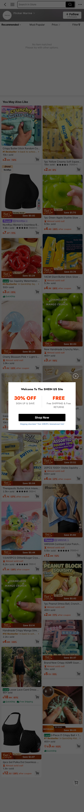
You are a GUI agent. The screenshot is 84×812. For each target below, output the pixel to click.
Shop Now (42, 417)
